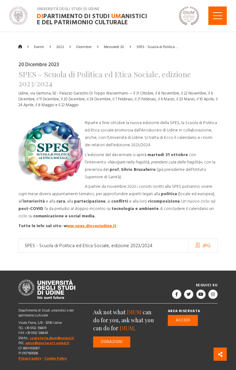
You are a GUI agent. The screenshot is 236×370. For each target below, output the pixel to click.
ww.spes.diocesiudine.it (91, 226)
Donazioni (112, 341)
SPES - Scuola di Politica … (157, 46)
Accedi (183, 320)
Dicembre (84, 46)
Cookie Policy (55, 358)
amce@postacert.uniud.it (47, 343)
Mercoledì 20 (114, 46)
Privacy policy (29, 358)
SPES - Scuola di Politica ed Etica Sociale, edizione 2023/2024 (88, 245)
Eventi (39, 46)
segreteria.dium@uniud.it (52, 338)
